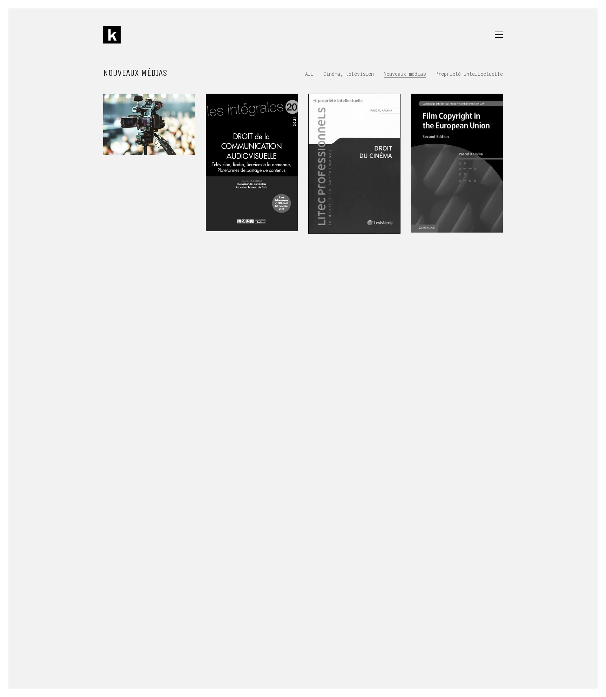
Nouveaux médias (405, 74)
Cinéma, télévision (348, 74)
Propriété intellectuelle (469, 74)
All (309, 74)
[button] (499, 35)
